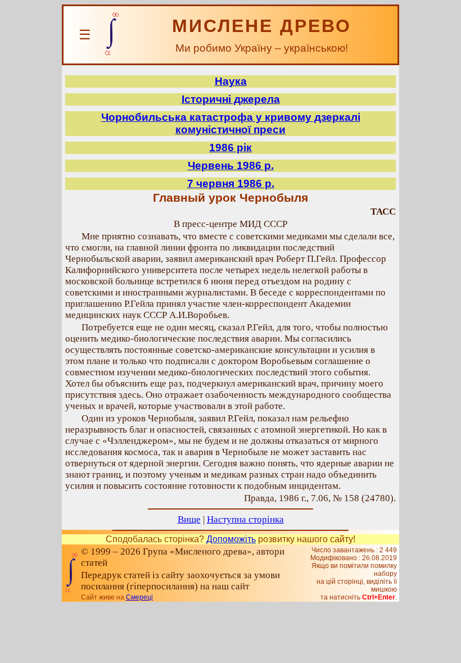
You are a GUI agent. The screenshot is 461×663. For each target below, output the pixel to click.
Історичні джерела (231, 99)
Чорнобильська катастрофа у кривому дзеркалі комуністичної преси (230, 123)
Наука (231, 81)
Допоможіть (231, 539)
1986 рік (230, 147)
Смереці (139, 597)
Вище (189, 519)
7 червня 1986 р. (230, 183)
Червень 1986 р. (231, 165)
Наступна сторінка (245, 519)
